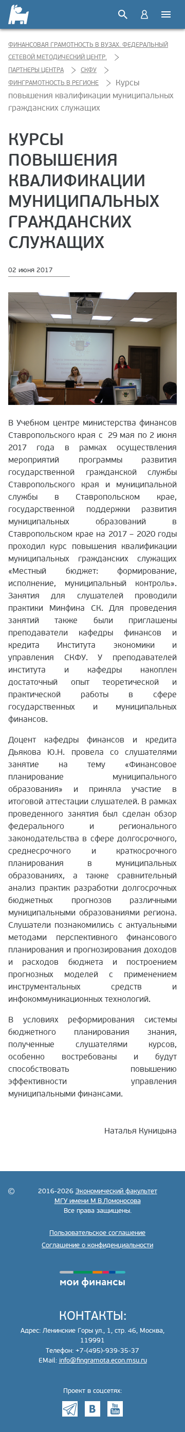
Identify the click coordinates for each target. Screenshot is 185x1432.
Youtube (115, 1409)
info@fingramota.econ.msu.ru (103, 1360)
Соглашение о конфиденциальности (97, 1245)
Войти (144, 14)
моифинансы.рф (92, 1279)
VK (92, 1409)
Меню (166, 14)
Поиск (123, 14)
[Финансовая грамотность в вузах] (19, 14)
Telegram (70, 1409)
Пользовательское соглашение (97, 1233)
